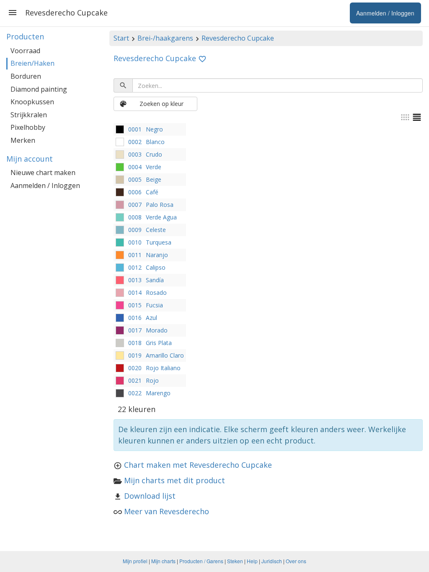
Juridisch (271, 560)
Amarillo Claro (165, 355)
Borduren (25, 76)
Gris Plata (159, 343)
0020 (135, 368)
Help (252, 560)
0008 (135, 217)
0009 (135, 230)
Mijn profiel (135, 560)
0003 (135, 154)
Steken (235, 560)
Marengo (158, 393)
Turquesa (158, 242)
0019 (135, 355)
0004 (135, 167)
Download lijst (150, 496)
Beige (153, 179)
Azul (151, 318)
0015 (135, 305)
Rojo (152, 380)
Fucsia (154, 305)
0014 (135, 292)
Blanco (155, 142)
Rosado (156, 292)
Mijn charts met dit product (174, 480)
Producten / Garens (201, 560)
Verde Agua (161, 217)
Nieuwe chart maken (42, 172)
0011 (135, 255)
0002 (135, 142)
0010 (135, 242)
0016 (135, 318)
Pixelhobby (27, 127)
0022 (135, 393)
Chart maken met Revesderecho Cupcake (198, 465)
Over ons (296, 560)
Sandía (155, 280)
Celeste (156, 230)
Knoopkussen (32, 101)
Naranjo (157, 255)
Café (152, 192)
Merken (22, 140)
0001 (135, 129)
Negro (154, 129)
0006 (135, 192)
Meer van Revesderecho (166, 511)
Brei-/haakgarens (165, 38)
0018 (135, 343)
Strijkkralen (28, 114)
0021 (135, 380)
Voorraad (25, 50)
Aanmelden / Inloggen (45, 185)
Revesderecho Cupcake (238, 38)
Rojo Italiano (163, 368)
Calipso (155, 267)
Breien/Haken (32, 63)
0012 (135, 267)
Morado (157, 330)
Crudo (154, 154)
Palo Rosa (159, 205)
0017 (135, 330)
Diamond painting (38, 89)
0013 (135, 280)
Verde (153, 167)
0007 (135, 205)
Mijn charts (163, 560)
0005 (135, 179)
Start (121, 38)
